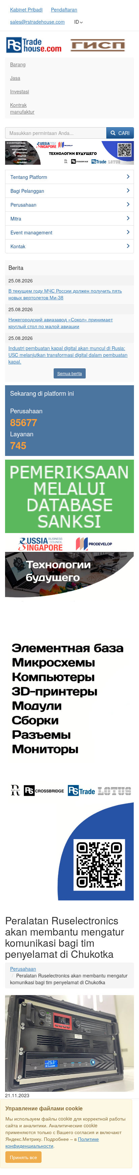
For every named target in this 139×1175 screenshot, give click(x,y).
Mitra (15, 218)
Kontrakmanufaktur (22, 108)
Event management (31, 232)
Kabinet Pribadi (26, 9)
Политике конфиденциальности (52, 1142)
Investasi (19, 91)
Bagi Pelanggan (27, 190)
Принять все (23, 1157)
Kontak (17, 246)
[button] (14, 153)
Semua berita (69, 373)
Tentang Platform (28, 177)
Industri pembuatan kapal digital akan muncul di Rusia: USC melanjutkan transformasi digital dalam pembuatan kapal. (68, 355)
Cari (123, 133)
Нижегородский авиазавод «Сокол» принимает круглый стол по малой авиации (60, 322)
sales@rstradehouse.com (37, 21)
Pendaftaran (64, 9)
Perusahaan (23, 204)
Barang (18, 64)
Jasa (15, 77)
